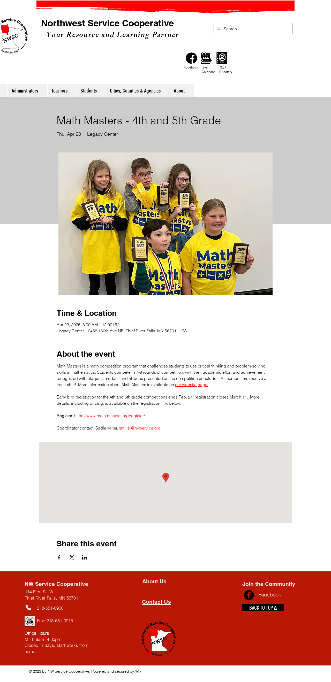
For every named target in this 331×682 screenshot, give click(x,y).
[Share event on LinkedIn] (84, 557)
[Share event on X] (71, 557)
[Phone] (28, 607)
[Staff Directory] (221, 58)
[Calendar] (206, 58)
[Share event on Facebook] (59, 557)
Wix (138, 671)
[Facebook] (191, 58)
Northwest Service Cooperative (107, 23)
